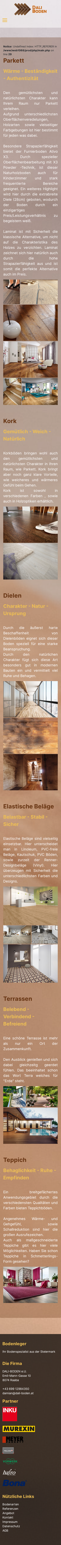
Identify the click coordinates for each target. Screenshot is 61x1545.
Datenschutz (11, 1526)
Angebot (8, 1513)
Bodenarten (10, 1504)
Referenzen (10, 1508)
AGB (5, 1530)
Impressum (10, 1521)
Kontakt (7, 1517)
